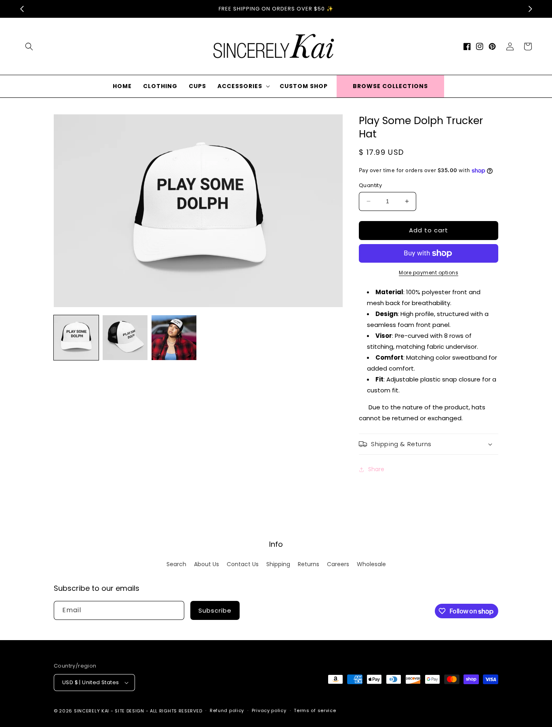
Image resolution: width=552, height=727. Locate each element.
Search (176, 564)
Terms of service (315, 710)
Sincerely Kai (92, 711)
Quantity (370, 185)
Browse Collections (390, 86)
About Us (206, 564)
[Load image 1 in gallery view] (76, 337)
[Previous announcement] (22, 9)
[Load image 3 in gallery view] (174, 337)
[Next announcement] (530, 9)
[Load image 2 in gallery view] (125, 337)
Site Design (129, 711)
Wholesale (371, 564)
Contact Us (243, 564)
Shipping (278, 564)
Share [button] (376, 469)
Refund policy (227, 710)
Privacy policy (269, 710)
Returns (308, 564)
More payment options (428, 272)
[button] (29, 46)
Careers (338, 564)
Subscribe (215, 610)
